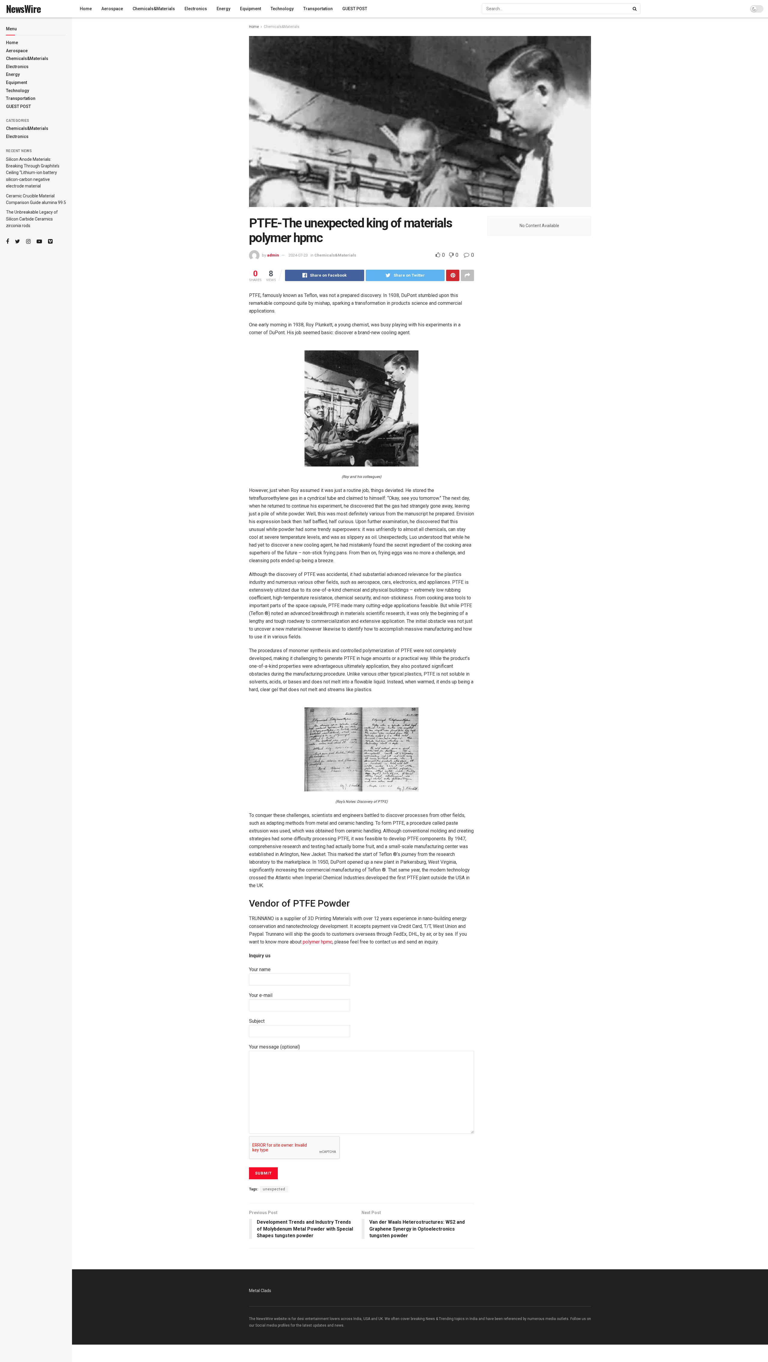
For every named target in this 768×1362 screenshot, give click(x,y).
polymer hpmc (317, 942)
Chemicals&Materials (27, 58)
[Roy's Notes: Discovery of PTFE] (361, 749)
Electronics (17, 66)
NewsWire (23, 9)
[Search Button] (635, 8)
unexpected (274, 1189)
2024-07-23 (298, 255)
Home (12, 42)
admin (273, 255)
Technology (17, 90)
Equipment (16, 82)
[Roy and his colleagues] (361, 408)
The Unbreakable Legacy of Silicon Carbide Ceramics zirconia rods (32, 219)
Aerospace (17, 50)
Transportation (20, 98)
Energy (13, 74)
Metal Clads (260, 1290)
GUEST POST (18, 106)
